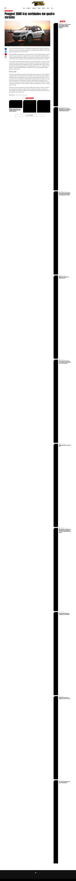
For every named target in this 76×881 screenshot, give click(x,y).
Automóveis (28, 8)
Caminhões (34, 8)
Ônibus (39, 8)
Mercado (43, 8)
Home (24, 8)
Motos (48, 8)
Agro (52, 8)
